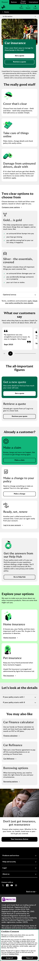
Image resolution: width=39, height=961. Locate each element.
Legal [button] (8, 868)
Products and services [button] (15, 856)
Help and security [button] (13, 862)
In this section (7, 16)
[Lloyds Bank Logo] (3, 7)
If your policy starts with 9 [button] (14, 703)
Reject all (29, 958)
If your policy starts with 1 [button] (13, 698)
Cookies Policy (14, 954)
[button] (35, 7)
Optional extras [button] (9, 295)
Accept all (9, 958)
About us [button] (10, 874)
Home (6, 12)
